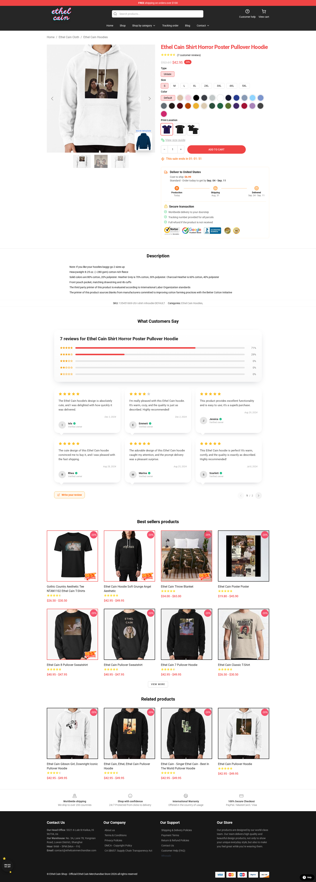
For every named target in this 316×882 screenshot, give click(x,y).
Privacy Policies (113, 840)
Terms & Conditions (116, 835)
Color (164, 91)
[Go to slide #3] (120, 161)
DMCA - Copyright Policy (118, 845)
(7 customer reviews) (189, 55)
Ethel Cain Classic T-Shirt (234, 665)
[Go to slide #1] (82, 161)
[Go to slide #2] (101, 161)
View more (158, 684)
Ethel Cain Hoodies (95, 37)
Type (164, 68)
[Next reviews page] (258, 495)
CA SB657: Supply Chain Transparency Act (128, 850)
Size (163, 79)
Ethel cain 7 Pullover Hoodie (179, 665)
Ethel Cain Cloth (69, 37)
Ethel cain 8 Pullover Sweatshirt (67, 665)
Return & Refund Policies (175, 840)
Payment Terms (170, 835)
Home (50, 37)
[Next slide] (149, 98)
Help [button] (309, 877)
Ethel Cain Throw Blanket (177, 586)
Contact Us (167, 845)
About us (110, 830)
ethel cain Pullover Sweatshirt (123, 665)
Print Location (169, 120)
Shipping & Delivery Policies (176, 830)
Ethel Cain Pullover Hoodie (235, 764)
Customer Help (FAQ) (173, 850)
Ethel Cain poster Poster (233, 586)
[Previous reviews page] (241, 495)
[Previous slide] (52, 98)
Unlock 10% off (7, 866)
